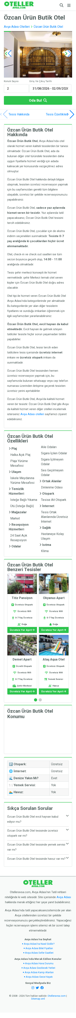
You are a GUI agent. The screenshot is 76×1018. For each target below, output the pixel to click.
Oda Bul (35, 100)
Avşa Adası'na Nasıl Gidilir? (39, 943)
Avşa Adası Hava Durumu (39, 963)
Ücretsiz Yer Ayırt (21, 629)
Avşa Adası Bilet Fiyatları (39, 948)
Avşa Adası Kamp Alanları (39, 972)
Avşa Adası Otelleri (17, 27)
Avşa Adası (64, 897)
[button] (68, 53)
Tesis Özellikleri (57, 114)
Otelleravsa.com (57, 995)
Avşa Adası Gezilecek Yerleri (39, 967)
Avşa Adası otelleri (32, 414)
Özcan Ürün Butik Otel (48, 27)
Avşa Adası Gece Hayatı (39, 976)
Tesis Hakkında (19, 114)
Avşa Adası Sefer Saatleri (39, 952)
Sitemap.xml (38, 998)
